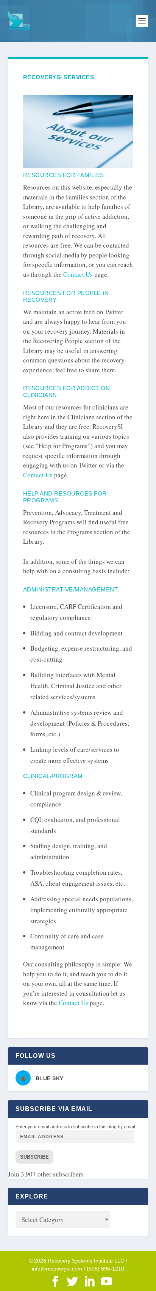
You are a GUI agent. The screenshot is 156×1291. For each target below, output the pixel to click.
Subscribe (34, 1157)
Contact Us (78, 274)
